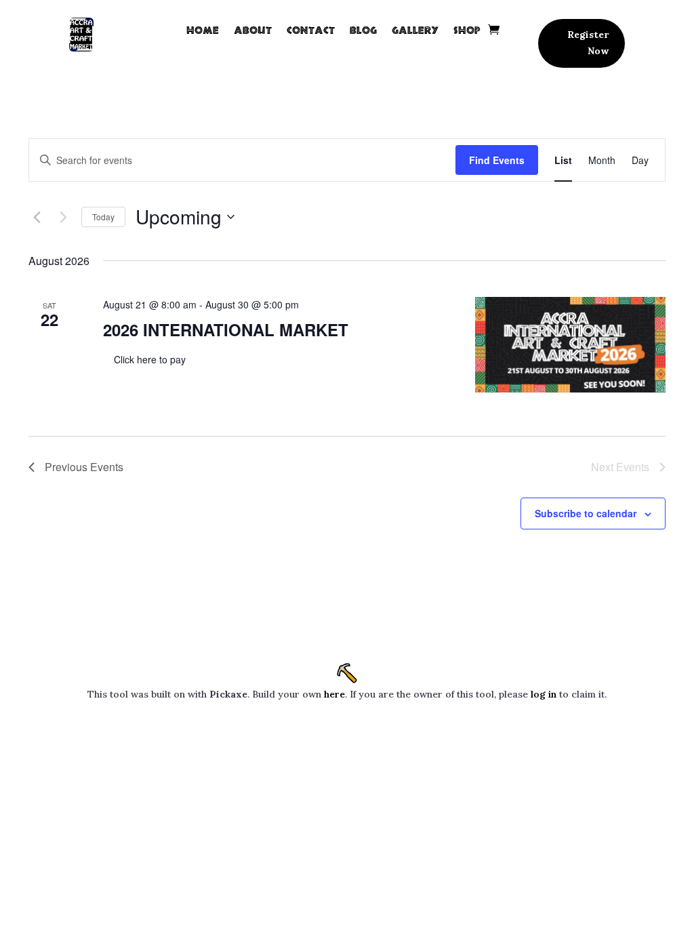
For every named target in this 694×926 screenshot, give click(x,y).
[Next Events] (63, 217)
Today (103, 216)
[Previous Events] (36, 217)
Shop (467, 29)
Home (202, 29)
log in (543, 694)
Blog (363, 29)
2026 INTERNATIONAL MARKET (225, 329)
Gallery (415, 29)
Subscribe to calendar (585, 513)
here (334, 694)
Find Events (497, 160)
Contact (311, 29)
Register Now (588, 42)
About (253, 29)
